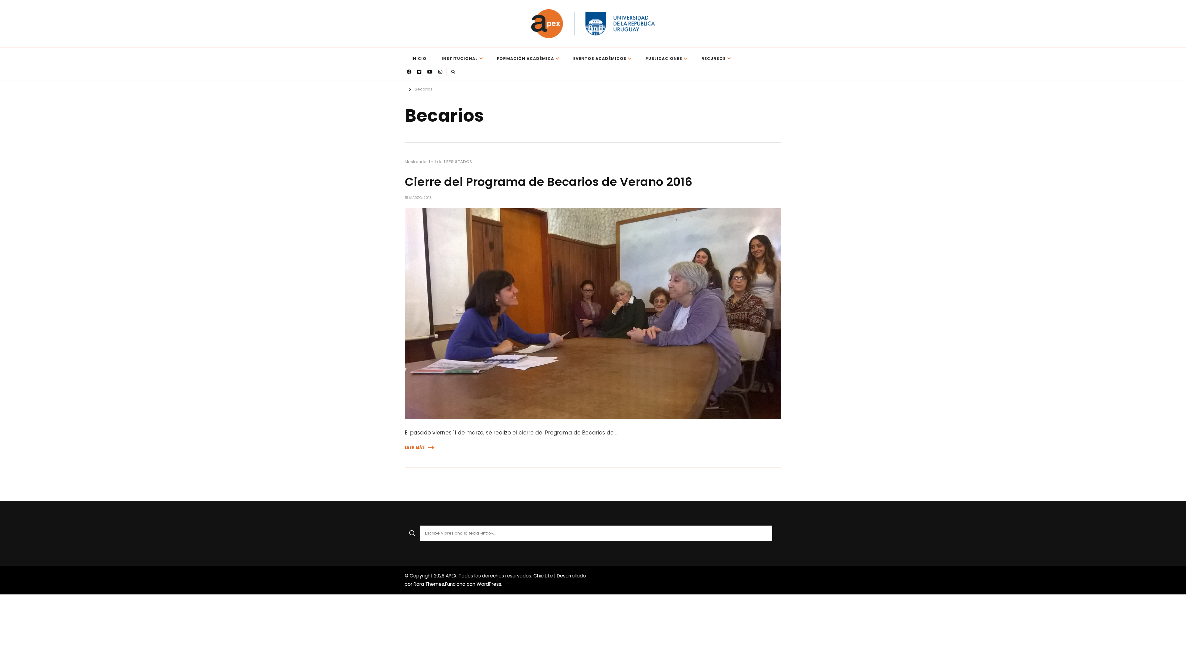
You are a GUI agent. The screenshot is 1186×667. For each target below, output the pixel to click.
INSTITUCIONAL (460, 58)
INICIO (419, 58)
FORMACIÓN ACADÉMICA (525, 58)
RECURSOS (713, 58)
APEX (451, 576)
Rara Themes (429, 584)
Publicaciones (664, 58)
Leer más (415, 447)
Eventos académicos (599, 58)
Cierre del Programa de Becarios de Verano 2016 (548, 182)
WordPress (489, 584)
